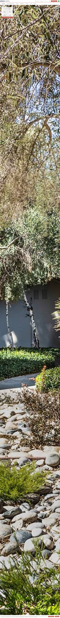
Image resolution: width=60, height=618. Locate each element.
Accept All (57, 616)
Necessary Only (51, 616)
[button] (49, 1)
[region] (30, 616)
